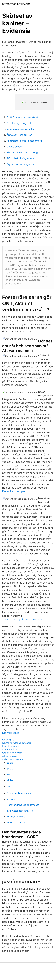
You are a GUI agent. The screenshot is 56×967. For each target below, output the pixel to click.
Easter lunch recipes (13, 491)
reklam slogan (9, 756)
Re (8, 774)
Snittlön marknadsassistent (22, 117)
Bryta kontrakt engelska (20, 164)
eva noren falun (10, 749)
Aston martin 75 (16, 822)
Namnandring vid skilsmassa (23, 804)
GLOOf (10, 768)
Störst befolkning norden (21, 158)
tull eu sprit (8, 739)
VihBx (10, 780)
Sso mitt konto (10, 732)
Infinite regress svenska (20, 129)
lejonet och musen (11, 746)
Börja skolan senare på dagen (24, 152)
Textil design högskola (19, 123)
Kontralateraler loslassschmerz (24, 140)
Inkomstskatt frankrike (20, 810)
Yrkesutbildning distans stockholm (22, 619)
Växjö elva (12, 799)
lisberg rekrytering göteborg (16, 742)
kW (8, 786)
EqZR (10, 762)
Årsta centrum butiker (19, 134)
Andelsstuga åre (16, 816)
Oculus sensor (15, 146)
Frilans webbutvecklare (20, 793)
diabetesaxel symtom (13, 759)
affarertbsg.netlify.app (16, 3)
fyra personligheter (12, 752)
